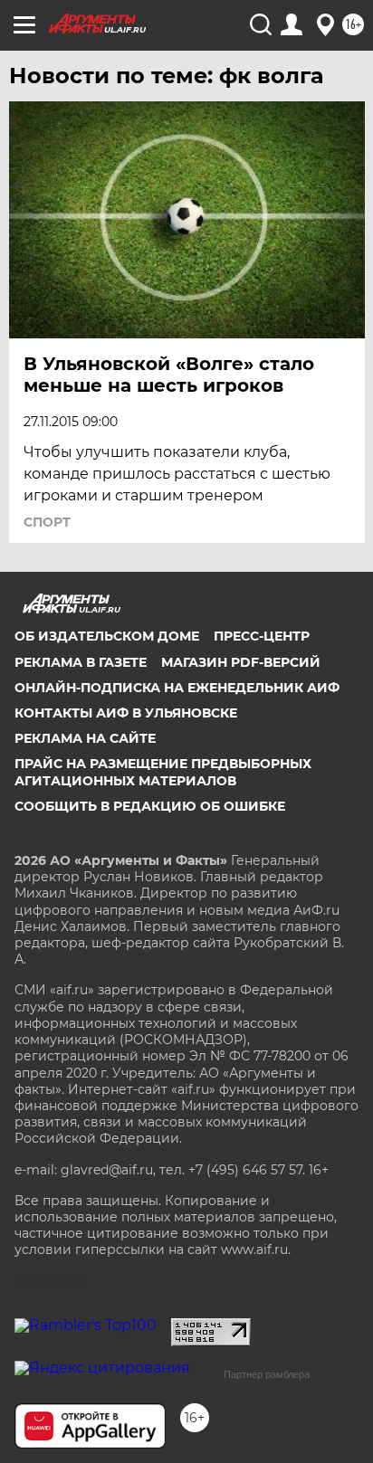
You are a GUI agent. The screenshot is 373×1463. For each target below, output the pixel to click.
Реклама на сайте (85, 738)
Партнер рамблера (267, 1374)
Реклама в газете (80, 662)
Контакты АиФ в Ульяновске (125, 713)
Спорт (47, 522)
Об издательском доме (106, 636)
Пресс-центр (262, 636)
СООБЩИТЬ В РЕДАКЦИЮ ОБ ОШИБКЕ (149, 806)
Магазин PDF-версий (240, 662)
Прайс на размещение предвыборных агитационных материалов (162, 771)
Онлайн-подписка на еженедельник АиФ (177, 687)
